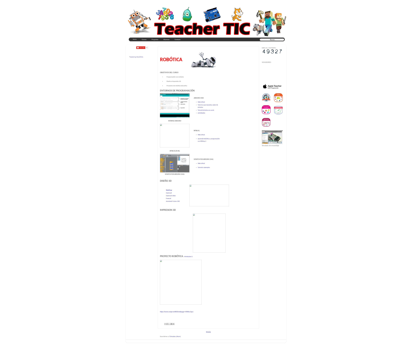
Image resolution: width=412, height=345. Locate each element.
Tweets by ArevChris (136, 57)
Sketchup (169, 190)
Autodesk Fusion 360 (173, 201)
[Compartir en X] (169, 324)
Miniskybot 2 (188, 256)
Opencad (169, 193)
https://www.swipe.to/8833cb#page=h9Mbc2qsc (176, 312)
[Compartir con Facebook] (171, 324)
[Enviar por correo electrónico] (165, 324)
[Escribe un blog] (167, 324)
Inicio (208, 332)
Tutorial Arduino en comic (206, 110)
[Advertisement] (268, 156)
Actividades (201, 113)
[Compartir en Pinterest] (173, 324)
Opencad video (171, 196)
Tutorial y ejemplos (204, 167)
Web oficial (201, 102)
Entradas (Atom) (175, 336)
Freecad (168, 198)
